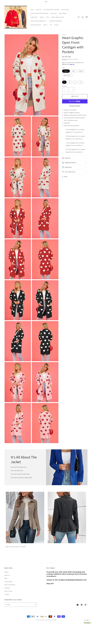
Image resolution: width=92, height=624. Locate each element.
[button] (38, 21)
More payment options (74, 105)
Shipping (64, 59)
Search (6, 572)
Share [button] (65, 176)
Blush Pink (67, 75)
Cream (66, 71)
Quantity (64, 86)
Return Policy (8, 591)
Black (81, 71)
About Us (7, 575)
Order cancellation (9, 585)
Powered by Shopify (52, 619)
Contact (6, 594)
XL (80, 82)
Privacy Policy (8, 581)
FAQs (5, 578)
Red (73, 71)
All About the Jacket (43, 619)
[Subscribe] (35, 605)
